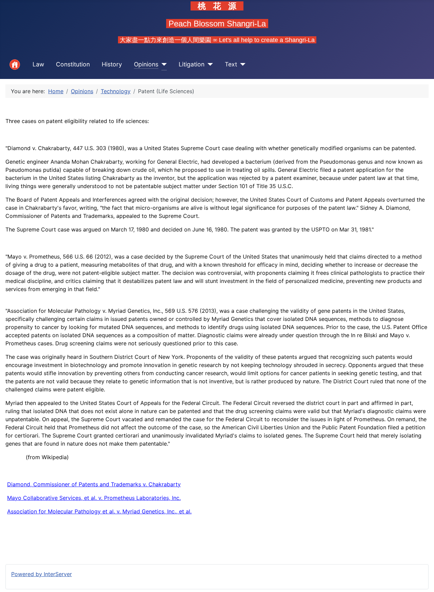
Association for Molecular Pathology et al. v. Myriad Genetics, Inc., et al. (99, 511)
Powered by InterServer (41, 574)
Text (231, 64)
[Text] (241, 64)
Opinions (146, 64)
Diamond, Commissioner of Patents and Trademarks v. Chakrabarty (94, 484)
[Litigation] (208, 64)
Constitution (73, 64)
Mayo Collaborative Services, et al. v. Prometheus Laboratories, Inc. (94, 497)
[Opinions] (162, 64)
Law (38, 64)
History (112, 64)
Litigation (191, 64)
